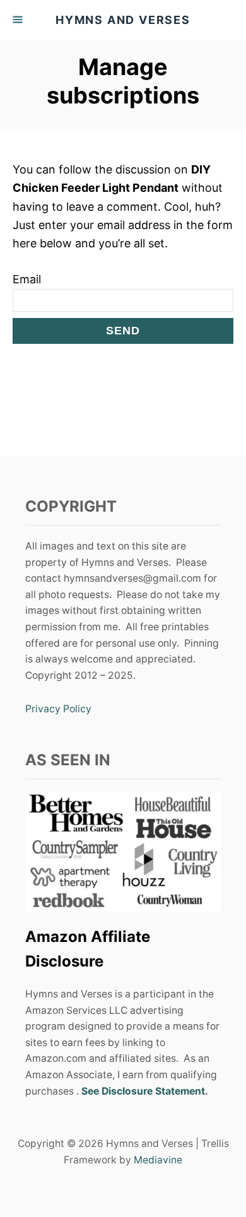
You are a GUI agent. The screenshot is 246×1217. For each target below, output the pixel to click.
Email (27, 279)
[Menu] (19, 20)
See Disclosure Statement (143, 1091)
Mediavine (158, 1160)
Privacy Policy (58, 709)
